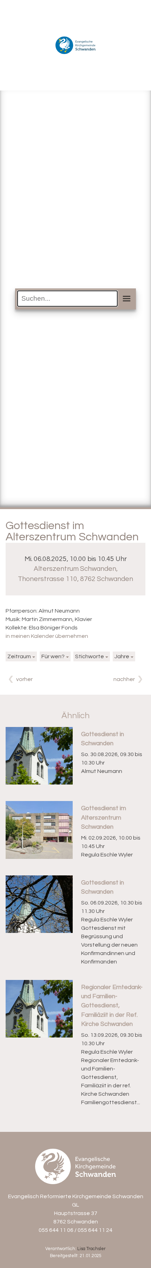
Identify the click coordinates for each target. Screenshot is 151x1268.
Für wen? (53, 656)
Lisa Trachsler (91, 1249)
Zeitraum (19, 656)
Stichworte (89, 656)
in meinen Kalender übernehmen (47, 636)
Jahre (121, 656)
